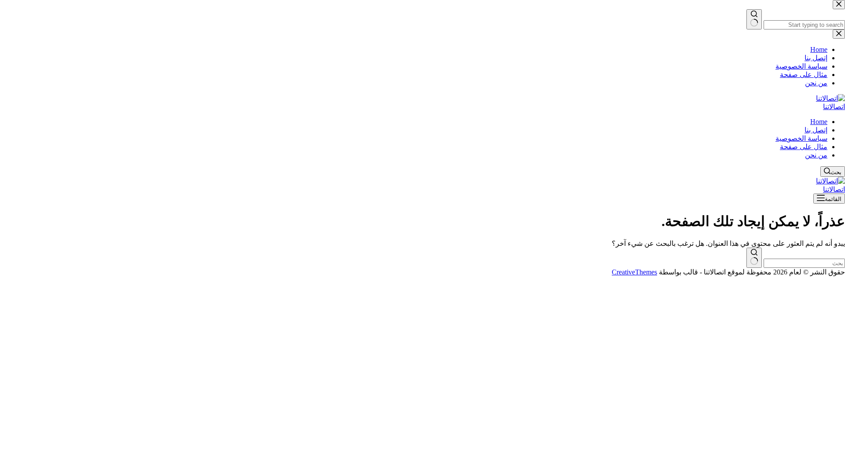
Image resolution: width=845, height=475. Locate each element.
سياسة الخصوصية (801, 138)
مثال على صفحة (803, 146)
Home (818, 121)
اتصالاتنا (834, 106)
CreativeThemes (634, 272)
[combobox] (804, 263)
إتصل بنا (816, 130)
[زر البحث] (754, 258)
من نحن (816, 155)
